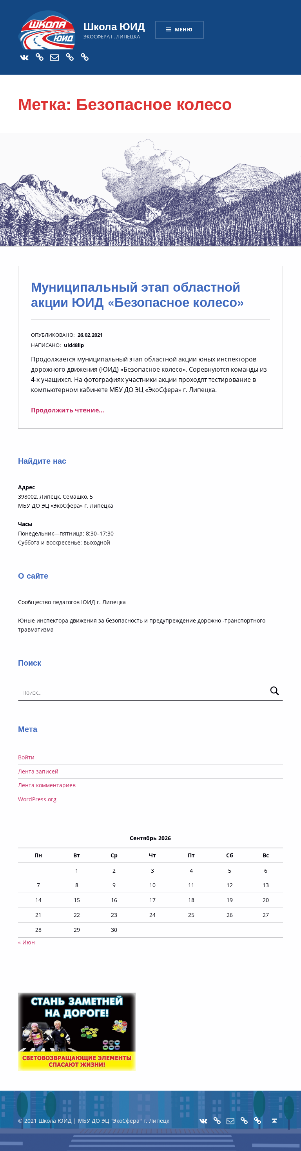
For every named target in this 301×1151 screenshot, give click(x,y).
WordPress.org (37, 799)
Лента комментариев (47, 785)
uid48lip (74, 345)
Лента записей (38, 771)
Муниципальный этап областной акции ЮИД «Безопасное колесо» (137, 294)
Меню (184, 29)
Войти (26, 757)
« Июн (26, 942)
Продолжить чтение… (67, 410)
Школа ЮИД (114, 26)
